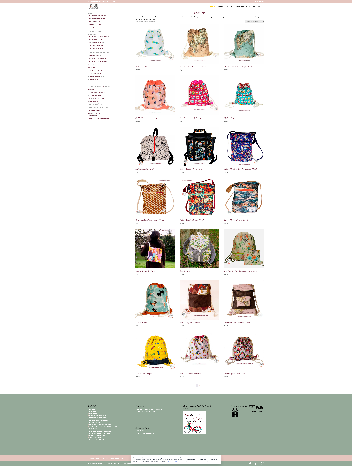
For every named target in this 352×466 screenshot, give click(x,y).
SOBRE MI (220, 6)
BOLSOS (90, 13)
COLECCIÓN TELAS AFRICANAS (98, 61)
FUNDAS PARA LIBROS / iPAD (96, 77)
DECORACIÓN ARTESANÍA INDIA (98, 107)
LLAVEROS (91, 89)
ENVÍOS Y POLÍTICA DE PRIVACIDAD (149, 409)
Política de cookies (93, 458)
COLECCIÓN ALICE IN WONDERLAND (99, 36)
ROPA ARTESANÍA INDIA (96, 104)
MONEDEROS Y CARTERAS (95, 70)
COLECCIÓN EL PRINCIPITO (97, 43)
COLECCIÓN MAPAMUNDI (96, 49)
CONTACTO (229, 6)
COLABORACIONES (254, 6)
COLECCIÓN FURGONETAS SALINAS (99, 52)
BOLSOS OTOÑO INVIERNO (97, 18)
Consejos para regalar (95, 31)
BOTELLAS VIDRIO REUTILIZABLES (99, 119)
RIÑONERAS (91, 67)
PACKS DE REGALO (94, 110)
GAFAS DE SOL (93, 116)
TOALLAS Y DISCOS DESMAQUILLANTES (99, 86)
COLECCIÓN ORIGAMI (95, 55)
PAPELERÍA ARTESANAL (94, 95)
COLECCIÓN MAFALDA (95, 39)
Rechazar (203, 459)
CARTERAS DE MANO (95, 25)
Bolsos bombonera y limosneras (98, 28)
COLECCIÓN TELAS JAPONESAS (98, 58)
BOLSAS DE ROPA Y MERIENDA (96, 83)
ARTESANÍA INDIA (93, 101)
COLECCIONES (92, 34)
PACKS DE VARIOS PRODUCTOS (96, 92)
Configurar (213, 459)
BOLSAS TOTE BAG (94, 22)
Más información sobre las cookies (112, 458)
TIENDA (211, 6)
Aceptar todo (191, 459)
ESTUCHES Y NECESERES (95, 73)
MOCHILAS (91, 64)
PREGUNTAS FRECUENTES (145, 433)
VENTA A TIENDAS (240, 6)
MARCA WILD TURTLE (94, 113)
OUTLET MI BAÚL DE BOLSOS (96, 98)
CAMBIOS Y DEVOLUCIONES (146, 411)
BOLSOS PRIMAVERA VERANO (97, 15)
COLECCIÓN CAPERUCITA (96, 46)
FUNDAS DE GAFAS (93, 80)
